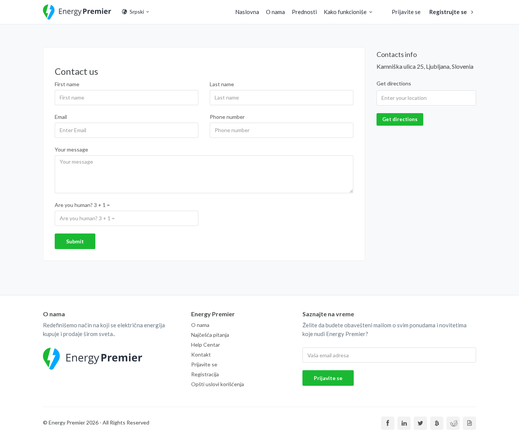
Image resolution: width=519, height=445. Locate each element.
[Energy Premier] (77, 12)
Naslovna (247, 11)
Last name (222, 84)
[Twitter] (420, 423)
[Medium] (469, 423)
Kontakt (201, 354)
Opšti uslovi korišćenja (217, 384)
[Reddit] (453, 423)
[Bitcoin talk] (436, 423)
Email (61, 117)
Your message (71, 149)
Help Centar (205, 344)
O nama (275, 11)
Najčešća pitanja (210, 334)
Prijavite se (406, 11)
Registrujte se (448, 11)
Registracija (205, 374)
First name (67, 84)
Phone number (227, 117)
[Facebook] (387, 423)
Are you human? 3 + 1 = (82, 205)
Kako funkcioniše (345, 11)
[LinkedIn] (404, 423)
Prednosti (304, 11)
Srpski (136, 11)
